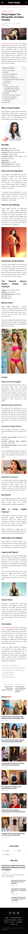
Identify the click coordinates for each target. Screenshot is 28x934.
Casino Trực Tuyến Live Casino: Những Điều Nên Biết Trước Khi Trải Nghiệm (13, 868)
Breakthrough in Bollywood (12, 88)
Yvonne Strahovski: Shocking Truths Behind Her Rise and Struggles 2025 (12, 717)
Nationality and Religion (10, 97)
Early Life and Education (10, 74)
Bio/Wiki (6, 72)
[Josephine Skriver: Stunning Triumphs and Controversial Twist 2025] (14, 824)
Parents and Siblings (9, 76)
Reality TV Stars (9, 922)
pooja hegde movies (19, 670)
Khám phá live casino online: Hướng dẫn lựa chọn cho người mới (18, 882)
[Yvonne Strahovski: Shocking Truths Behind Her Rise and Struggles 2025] (14, 707)
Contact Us (14, 924)
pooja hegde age (14, 665)
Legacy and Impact (9, 98)
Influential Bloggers (10, 920)
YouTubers (19, 922)
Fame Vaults (6, 929)
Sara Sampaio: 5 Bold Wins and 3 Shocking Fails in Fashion (11, 787)
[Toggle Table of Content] (23, 68)
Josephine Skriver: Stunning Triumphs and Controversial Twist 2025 (13, 834)
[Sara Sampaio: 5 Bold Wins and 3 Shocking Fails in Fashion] (14, 777)
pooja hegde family (20, 668)
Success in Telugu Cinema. (12, 90)
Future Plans (7, 100)
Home (2, 7)
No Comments (17, 23)
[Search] (26, 2)
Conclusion (7, 102)
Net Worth (6, 93)
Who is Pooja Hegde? (9, 70)
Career (5, 85)
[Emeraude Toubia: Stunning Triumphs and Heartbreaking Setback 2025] (14, 730)
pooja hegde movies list (8, 672)
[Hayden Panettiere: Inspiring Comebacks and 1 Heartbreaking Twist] (14, 800)
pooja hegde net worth (8, 675)
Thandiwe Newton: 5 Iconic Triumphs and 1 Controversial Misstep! (12, 764)
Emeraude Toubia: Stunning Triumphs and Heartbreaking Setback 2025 (12, 740)
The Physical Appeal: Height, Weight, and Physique (14, 80)
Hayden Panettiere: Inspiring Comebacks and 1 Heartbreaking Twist (13, 811)
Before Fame (7, 83)
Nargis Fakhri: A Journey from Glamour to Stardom (7, 688)
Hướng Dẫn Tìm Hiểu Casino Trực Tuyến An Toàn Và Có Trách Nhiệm (18, 899)
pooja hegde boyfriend (8, 668)
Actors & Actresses (7, 11)
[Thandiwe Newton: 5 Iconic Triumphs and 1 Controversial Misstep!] (14, 754)
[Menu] (2, 2)
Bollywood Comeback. (11, 91)
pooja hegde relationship (8, 677)
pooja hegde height (7, 670)
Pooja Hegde (5, 43)
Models (20, 920)
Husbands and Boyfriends (11, 77)
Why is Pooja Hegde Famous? (12, 95)
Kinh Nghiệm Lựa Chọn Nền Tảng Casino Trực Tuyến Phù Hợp (18, 890)
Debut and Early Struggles (12, 86)
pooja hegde (5, 665)
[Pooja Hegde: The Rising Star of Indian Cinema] (14, 39)
